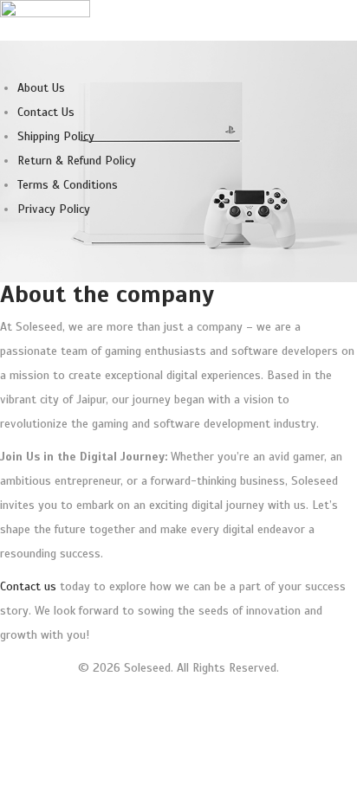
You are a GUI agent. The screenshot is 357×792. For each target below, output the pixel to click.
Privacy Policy (53, 209)
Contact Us (46, 112)
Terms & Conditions (67, 184)
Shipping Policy (55, 136)
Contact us (28, 586)
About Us (41, 87)
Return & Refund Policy (76, 160)
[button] (178, 52)
